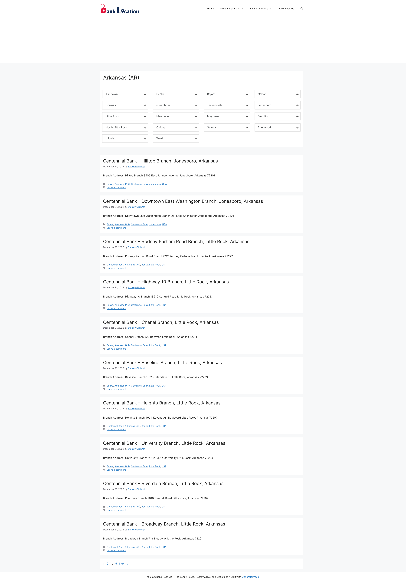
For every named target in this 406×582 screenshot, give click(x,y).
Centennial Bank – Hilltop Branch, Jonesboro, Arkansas (160, 161)
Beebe (160, 94)
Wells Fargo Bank (230, 8)
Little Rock (112, 116)
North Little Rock (116, 127)
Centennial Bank (139, 184)
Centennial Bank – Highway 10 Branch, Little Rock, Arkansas (166, 281)
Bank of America (259, 8)
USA (164, 184)
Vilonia (110, 138)
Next (124, 563)
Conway (111, 105)
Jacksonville (215, 105)
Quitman (161, 127)
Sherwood (264, 127)
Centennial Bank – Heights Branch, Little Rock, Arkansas (162, 403)
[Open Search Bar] (301, 8)
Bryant (211, 94)
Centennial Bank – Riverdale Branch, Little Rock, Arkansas (163, 483)
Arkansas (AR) (122, 184)
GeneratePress (250, 576)
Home (210, 8)
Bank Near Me (286, 8)
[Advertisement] (203, 41)
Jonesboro (264, 105)
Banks (110, 184)
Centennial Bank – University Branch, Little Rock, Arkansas (164, 443)
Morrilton (263, 116)
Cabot (262, 94)
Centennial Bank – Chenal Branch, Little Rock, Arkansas (161, 322)
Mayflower (213, 116)
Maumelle (162, 116)
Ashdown (112, 94)
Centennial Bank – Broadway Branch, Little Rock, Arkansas (164, 524)
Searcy (211, 127)
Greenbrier (163, 105)
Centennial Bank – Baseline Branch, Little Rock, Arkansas (162, 362)
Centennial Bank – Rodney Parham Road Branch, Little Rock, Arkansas (176, 241)
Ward (159, 138)
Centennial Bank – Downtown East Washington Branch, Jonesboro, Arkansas (183, 201)
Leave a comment (116, 187)
